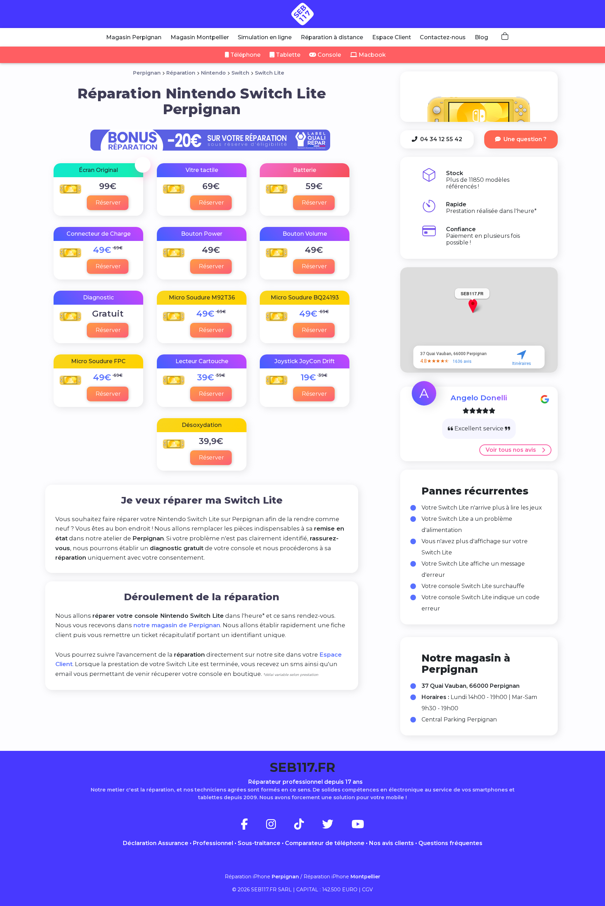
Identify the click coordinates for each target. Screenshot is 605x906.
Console (328, 54)
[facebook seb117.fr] (253, 826)
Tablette (287, 54)
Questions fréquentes (450, 843)
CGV (367, 889)
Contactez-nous (443, 37)
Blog (481, 37)
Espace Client (391, 37)
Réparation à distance (332, 37)
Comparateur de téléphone (324, 843)
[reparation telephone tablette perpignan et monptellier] (302, 14)
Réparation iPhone (262, 876)
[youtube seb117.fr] (358, 826)
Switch (240, 73)
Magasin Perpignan (133, 37)
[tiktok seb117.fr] (307, 826)
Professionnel (213, 843)
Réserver (108, 202)
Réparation (180, 73)
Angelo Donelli (479, 397)
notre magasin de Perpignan (176, 625)
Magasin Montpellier (200, 37)
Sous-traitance (259, 843)
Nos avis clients (391, 843)
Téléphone (244, 54)
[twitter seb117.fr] (336, 826)
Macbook (371, 54)
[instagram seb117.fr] (279, 826)
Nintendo (213, 73)
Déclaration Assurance (155, 843)
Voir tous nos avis (511, 450)
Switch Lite (269, 73)
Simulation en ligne (265, 37)
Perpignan (147, 73)
